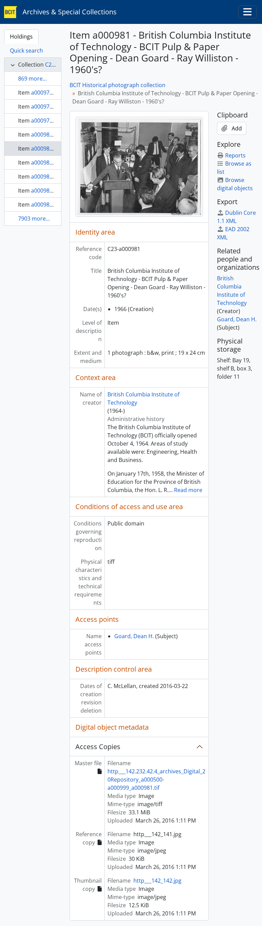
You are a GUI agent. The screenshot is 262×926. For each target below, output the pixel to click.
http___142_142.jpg (157, 880)
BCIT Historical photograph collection (117, 85)
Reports (235, 155)
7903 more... (34, 218)
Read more (188, 490)
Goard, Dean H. (134, 636)
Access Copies (97, 746)
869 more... (32, 78)
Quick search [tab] (26, 50)
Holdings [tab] (21, 36)
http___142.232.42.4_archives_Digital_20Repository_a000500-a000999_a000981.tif (156, 779)
